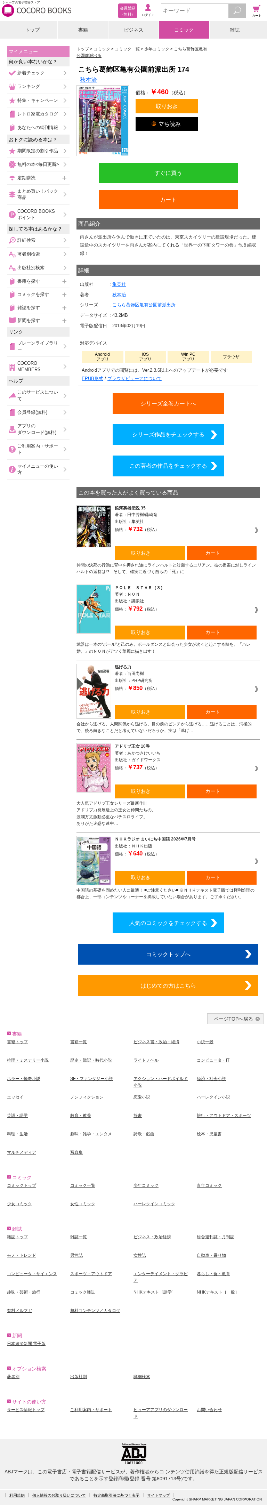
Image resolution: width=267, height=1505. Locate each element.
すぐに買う (168, 173)
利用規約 (17, 1495)
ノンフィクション (87, 1097)
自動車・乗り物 (211, 1255)
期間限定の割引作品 (37, 150)
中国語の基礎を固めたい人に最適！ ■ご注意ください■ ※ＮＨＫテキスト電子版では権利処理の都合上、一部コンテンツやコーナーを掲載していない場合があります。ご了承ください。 (165, 893)
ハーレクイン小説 (213, 1097)
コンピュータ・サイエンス (32, 1273)
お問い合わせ (209, 1409)
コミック (184, 30)
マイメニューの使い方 (37, 469)
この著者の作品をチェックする (168, 465)
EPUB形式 (92, 378)
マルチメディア (21, 1152)
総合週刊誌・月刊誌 (215, 1236)
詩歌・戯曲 (144, 1134)
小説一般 (205, 1041)
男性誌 (76, 1255)
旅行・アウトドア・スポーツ (224, 1115)
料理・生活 (17, 1134)
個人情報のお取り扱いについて (59, 1495)
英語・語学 (17, 1115)
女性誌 (140, 1255)
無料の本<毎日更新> (38, 164)
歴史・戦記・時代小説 (91, 1060)
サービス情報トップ (25, 1409)
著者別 (13, 1376)
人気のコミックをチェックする (168, 923)
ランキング (28, 86)
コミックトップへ (168, 954)
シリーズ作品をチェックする (168, 434)
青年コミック (209, 1185)
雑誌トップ (17, 1236)
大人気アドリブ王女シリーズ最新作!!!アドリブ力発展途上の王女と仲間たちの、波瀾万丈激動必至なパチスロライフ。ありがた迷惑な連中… (116, 813)
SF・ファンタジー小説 (91, 1078)
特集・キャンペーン (37, 100)
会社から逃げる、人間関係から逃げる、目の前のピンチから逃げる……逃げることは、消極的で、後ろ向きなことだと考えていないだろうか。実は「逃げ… (164, 727)
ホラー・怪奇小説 (23, 1078)
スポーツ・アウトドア (91, 1273)
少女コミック (19, 1203)
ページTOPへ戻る (233, 1019)
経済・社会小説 (211, 1078)
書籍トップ (17, 1041)
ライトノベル (146, 1060)
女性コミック (82, 1203)
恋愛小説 (142, 1097)
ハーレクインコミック (154, 1203)
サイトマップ (158, 1495)
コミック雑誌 (82, 1292)
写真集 (76, 1152)
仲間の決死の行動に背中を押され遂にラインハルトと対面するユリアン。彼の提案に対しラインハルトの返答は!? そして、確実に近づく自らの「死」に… (166, 568)
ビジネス (133, 30)
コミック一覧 (82, 1185)
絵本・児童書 (209, 1134)
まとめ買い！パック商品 (37, 194)
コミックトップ (21, 1185)
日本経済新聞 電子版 (26, 1343)
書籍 (83, 30)
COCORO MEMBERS (29, 366)
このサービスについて (37, 395)
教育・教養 (80, 1115)
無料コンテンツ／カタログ (95, 1310)
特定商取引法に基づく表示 (116, 1495)
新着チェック (30, 72)
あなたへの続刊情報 (37, 127)
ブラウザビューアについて (134, 378)
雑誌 (235, 30)
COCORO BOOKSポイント (36, 214)
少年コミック (146, 1185)
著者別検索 (28, 254)
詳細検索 (26, 240)
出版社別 (78, 1376)
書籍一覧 (78, 1041)
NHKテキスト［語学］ (155, 1292)
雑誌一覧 (78, 1236)
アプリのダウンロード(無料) (36, 429)
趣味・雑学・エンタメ (91, 1134)
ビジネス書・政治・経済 (156, 1041)
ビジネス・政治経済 (152, 1236)
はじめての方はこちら (168, 985)
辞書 (138, 1115)
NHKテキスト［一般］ (218, 1292)
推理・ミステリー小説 (28, 1060)
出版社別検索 (30, 267)
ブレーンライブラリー (37, 346)
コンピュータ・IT (213, 1060)
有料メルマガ (19, 1310)
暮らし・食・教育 (213, 1273)
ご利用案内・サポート (37, 449)
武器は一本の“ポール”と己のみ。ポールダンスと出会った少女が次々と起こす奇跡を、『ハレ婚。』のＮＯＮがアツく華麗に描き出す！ (163, 647)
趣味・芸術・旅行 (23, 1292)
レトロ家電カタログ (37, 113)
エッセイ (15, 1097)
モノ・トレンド (21, 1255)
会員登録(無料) (32, 412)
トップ (32, 30)
